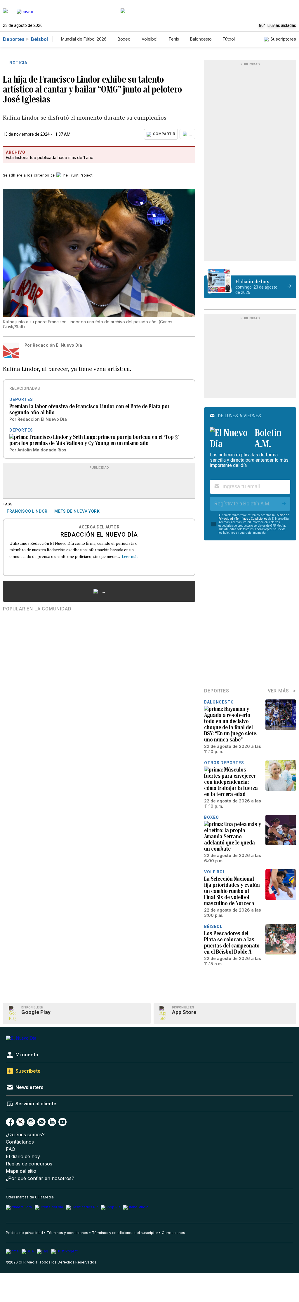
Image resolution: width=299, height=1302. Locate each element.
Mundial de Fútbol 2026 (84, 38)
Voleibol (149, 38)
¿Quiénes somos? (25, 1134)
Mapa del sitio (21, 1171)
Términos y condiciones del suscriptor (125, 1233)
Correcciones (173, 1233)
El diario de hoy (23, 1156)
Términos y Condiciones (251, 518)
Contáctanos (20, 1142)
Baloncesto (201, 38)
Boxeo (124, 38)
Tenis (173, 38)
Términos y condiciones (67, 1233)
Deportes (14, 39)
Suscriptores (283, 38)
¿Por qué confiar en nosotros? (40, 1178)
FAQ (10, 1149)
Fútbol (229, 38)
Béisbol (39, 39)
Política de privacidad (24, 1233)
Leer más (130, 556)
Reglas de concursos (29, 1164)
